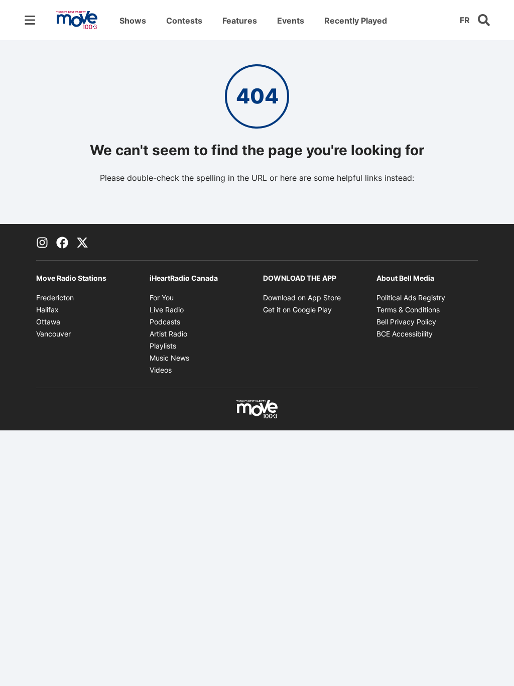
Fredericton (55, 297)
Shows (132, 21)
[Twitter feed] (82, 242)
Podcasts (165, 321)
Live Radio (167, 309)
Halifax (47, 309)
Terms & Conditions (408, 309)
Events (290, 21)
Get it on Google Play (297, 309)
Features (239, 21)
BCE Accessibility (404, 333)
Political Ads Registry (410, 297)
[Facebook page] (62, 242)
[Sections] (30, 20)
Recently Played (355, 21)
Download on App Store (302, 297)
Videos (161, 370)
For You (162, 297)
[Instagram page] (42, 242)
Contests (184, 21)
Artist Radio (168, 333)
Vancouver (53, 333)
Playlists (163, 345)
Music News (169, 358)
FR (465, 20)
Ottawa (48, 321)
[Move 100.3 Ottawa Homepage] (76, 20)
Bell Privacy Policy (406, 321)
